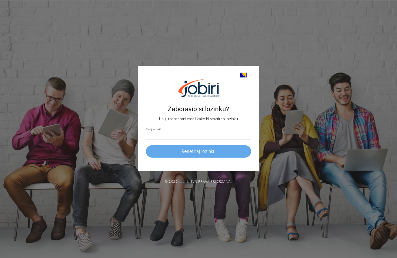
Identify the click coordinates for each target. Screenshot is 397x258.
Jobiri (183, 182)
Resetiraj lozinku (198, 151)
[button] (245, 75)
